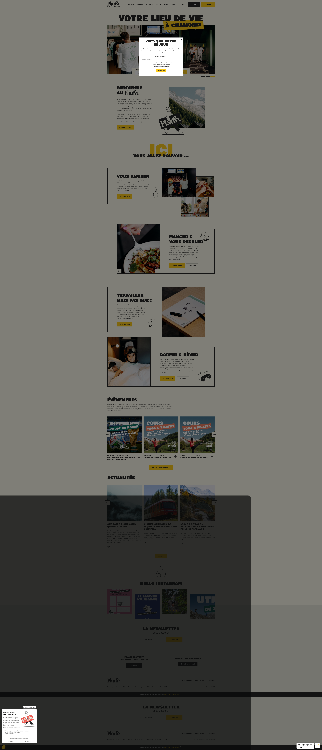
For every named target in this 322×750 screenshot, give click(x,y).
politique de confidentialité (161, 66)
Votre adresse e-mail (161, 56)
